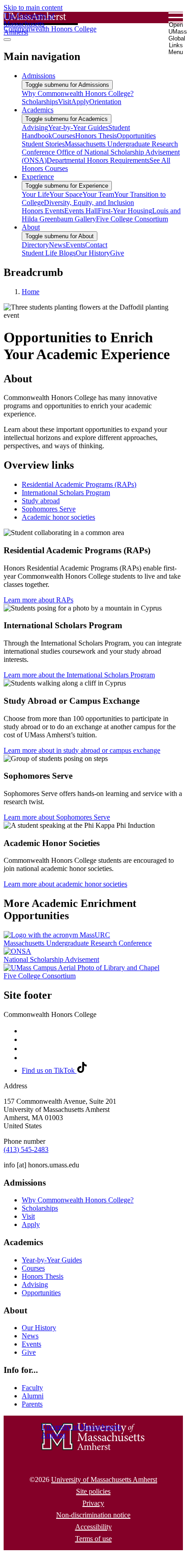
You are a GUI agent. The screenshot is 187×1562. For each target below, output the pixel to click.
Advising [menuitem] (35, 127)
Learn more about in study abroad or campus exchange (82, 750)
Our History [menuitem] (93, 253)
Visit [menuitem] (64, 101)
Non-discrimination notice (93, 1515)
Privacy (93, 1503)
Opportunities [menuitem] (136, 136)
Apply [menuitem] (80, 101)
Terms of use (93, 1538)
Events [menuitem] (75, 245)
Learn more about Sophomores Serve (57, 817)
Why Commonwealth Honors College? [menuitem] (78, 93)
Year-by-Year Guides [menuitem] (78, 127)
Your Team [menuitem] (98, 194)
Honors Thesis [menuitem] (96, 136)
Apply (31, 1224)
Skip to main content (33, 7)
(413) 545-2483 (26, 1149)
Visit (28, 1216)
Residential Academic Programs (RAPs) (79, 484)
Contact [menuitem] (96, 245)
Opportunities (41, 1293)
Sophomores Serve (49, 509)
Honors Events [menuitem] (43, 211)
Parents (32, 1404)
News (30, 1336)
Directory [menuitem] (35, 245)
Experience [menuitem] (38, 176)
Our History (39, 1328)
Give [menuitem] (117, 253)
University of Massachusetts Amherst (104, 1479)
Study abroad (41, 501)
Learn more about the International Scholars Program (79, 675)
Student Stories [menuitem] (43, 144)
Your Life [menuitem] (35, 194)
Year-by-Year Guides (52, 1260)
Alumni (32, 1396)
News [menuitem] (57, 245)
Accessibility (93, 1527)
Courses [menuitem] (63, 136)
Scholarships (40, 1208)
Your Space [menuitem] (65, 194)
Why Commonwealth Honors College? (78, 1200)
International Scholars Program (66, 492)
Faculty (32, 1388)
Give (29, 1352)
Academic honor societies (58, 517)
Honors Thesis (42, 1276)
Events (31, 1344)
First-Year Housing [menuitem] (125, 211)
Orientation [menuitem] (105, 101)
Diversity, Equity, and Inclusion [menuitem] (89, 202)
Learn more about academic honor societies (65, 884)
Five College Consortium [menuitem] (132, 219)
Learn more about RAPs (38, 600)
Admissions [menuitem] (38, 76)
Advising (35, 1284)
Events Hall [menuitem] (81, 211)
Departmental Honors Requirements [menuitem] (98, 160)
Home (30, 291)
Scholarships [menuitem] (40, 101)
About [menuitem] (31, 227)
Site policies (93, 1491)
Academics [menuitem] (37, 110)
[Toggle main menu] (7, 39)
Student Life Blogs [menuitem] (49, 253)
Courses (33, 1268)
